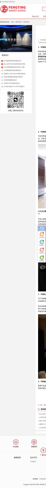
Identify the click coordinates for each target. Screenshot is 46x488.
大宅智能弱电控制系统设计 (13, 61)
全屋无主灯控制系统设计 (12, 83)
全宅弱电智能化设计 (10, 80)
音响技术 (26, 22)
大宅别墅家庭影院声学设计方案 (14, 67)
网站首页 (35, 16)
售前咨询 (41, 237)
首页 (12, 22)
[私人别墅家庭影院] (16, 26)
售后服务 (41, 261)
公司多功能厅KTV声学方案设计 (14, 86)
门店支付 (33, 461)
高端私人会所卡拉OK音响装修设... (15, 73)
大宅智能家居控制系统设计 (13, 70)
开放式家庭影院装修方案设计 (13, 77)
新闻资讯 (19, 22)
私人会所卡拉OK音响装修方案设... (15, 64)
